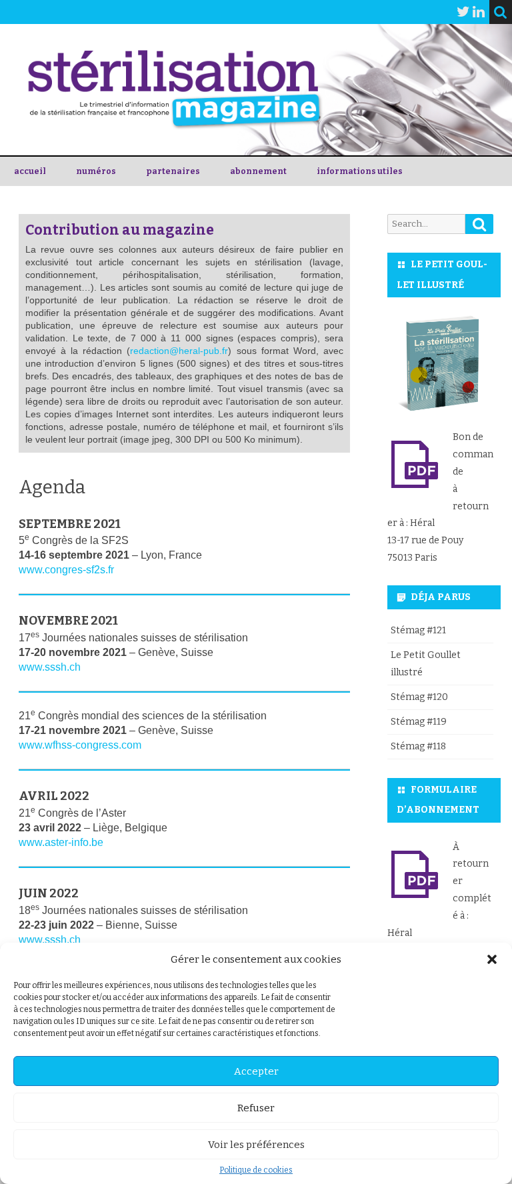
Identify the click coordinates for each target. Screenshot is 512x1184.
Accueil (30, 171)
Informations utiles (360, 171)
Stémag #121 (418, 630)
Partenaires (173, 171)
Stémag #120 (419, 697)
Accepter (256, 1071)
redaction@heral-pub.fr (179, 351)
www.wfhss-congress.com (80, 745)
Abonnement (258, 171)
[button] (492, 959)
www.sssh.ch (50, 667)
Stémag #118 (418, 746)
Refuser (256, 1108)
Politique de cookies (256, 1170)
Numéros (96, 171)
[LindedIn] (479, 12)
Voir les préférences (256, 1145)
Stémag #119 (419, 721)
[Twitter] (463, 12)
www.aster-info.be (61, 842)
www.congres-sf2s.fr (66, 569)
